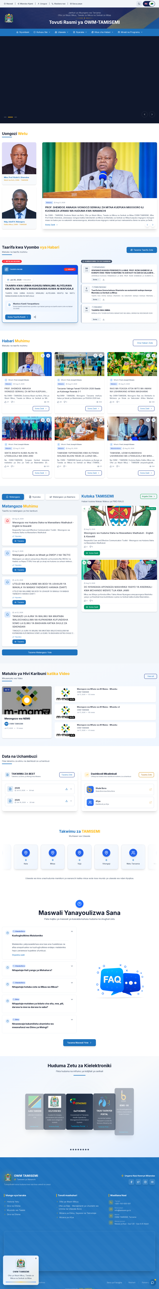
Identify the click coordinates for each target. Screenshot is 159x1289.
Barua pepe (77, 4)
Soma (95, 276)
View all (150, 673)
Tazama (20, 538)
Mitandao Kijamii (26, 4)
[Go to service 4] (78, 1146)
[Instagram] (145, 1179)
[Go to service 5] (81, 1146)
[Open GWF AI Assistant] (152, 1282)
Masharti (132, 1279)
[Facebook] (131, 1179)
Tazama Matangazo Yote (40, 649)
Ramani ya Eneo (148, 1279)
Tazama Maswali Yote (77, 1039)
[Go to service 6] (83, 1146)
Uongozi (43, 4)
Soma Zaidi (53, 221)
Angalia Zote (147, 493)
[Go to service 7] (86, 1146)
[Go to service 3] (76, 1146)
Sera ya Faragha (114, 1279)
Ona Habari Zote (145, 340)
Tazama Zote (66, 772)
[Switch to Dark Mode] (139, 3)
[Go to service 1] (70, 1146)
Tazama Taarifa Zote (143, 247)
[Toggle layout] (36, 1258)
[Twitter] (138, 1179)
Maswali (9, 4)
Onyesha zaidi (18, 952)
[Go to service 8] (88, 1146)
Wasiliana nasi (59, 4)
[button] (39, 940)
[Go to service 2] (73, 1146)
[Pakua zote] (66, 786)
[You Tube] (152, 1179)
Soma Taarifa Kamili (16, 314)
